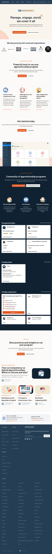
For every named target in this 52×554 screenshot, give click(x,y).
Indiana (4, 533)
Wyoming (37, 540)
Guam (3, 520)
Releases (14, 445)
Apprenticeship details (7, 236)
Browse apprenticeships (45, 222)
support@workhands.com (37, 420)
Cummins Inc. (35, 227)
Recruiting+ (5, 434)
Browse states (47, 261)
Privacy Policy (6, 466)
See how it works (7, 109)
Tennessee (38, 506)
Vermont (37, 517)
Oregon (37, 486)
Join (3, 459)
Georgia (4, 517)
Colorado (4, 503)
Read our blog (21, 354)
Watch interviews (30, 354)
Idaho (3, 527)
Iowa (3, 537)
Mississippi (21, 503)
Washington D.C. (39, 530)
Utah (36, 513)
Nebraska (21, 513)
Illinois (4, 530)
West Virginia (38, 533)
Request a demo (22, 75)
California (5, 500)
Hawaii (3, 523)
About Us (4, 456)
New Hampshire (22, 520)
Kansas (4, 540)
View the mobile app (24, 109)
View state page (6, 281)
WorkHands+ (5, 431)
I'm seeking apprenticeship (33, 185)
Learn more (31, 75)
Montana (20, 510)
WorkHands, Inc (11, 227)
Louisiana (21, 483)
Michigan (20, 496)
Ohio (19, 544)
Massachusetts (22, 493)
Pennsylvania (38, 489)
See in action (39, 109)
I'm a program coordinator (19, 185)
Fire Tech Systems (36, 317)
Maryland (21, 489)
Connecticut (5, 506)
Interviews (15, 448)
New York (20, 530)
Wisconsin (37, 537)
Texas (8, 266)
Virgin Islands (39, 523)
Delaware (4, 510)
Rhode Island (38, 496)
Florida (4, 513)
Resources (15, 431)
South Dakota (38, 503)
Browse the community (33, 32)
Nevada (20, 517)
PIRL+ (3, 438)
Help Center (15, 441)
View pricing (31, 130)
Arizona (4, 493)
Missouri (20, 506)
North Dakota (22, 537)
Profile (29, 313)
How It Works (5, 441)
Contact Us (5, 473)
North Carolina (22, 533)
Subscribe (46, 435)
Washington (38, 527)
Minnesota (21, 500)
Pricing (4, 445)
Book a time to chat (10, 420)
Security (4, 469)
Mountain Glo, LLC (36, 296)
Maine (19, 486)
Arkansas (4, 496)
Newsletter (15, 438)
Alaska (4, 486)
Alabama (4, 483)
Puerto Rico (38, 493)
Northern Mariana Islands (25, 540)
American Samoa (6, 489)
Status (4, 448)
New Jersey (21, 523)
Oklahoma (37, 483)
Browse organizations (45, 291)
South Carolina (39, 500)
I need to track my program (19, 32)
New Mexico (21, 527)
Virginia (37, 520)
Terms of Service (6, 463)
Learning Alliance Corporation (39, 241)
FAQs (13, 434)
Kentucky (4, 544)
